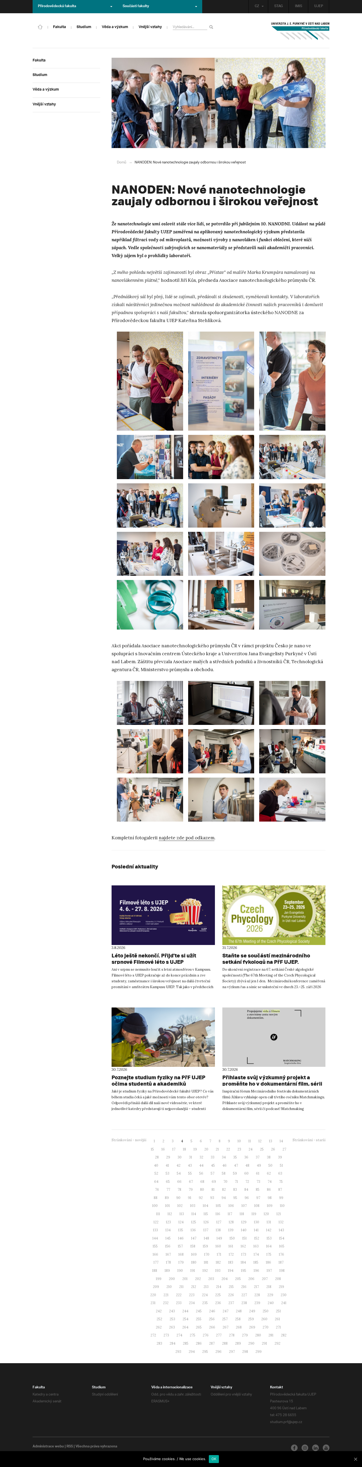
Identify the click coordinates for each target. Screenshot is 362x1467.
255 (198, 1319)
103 (192, 1205)
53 (167, 1173)
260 (264, 1319)
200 (172, 1279)
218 (268, 1287)
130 (256, 1222)
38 (269, 1157)
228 (257, 1295)
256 (212, 1319)
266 (212, 1327)
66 (179, 1181)
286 (199, 1343)
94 (224, 1198)
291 (264, 1343)
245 (199, 1311)
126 (206, 1222)
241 (283, 1303)
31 (190, 1157)
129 (243, 1222)
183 (230, 1262)
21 (217, 1149)
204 (225, 1279)
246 (212, 1311)
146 (181, 1238)
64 (156, 1181)
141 (256, 1230)
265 (199, 1327)
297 (232, 1351)
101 (167, 1205)
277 (219, 1335)
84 (246, 1189)
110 (282, 1205)
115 (206, 1214)
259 (251, 1319)
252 (159, 1319)
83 (235, 1189)
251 (278, 1311)
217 (256, 1287)
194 (230, 1270)
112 (169, 1214)
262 (159, 1327)
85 (257, 1189)
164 (269, 1246)
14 (281, 1141)
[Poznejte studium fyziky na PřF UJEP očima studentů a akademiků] (163, 1037)
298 (245, 1351)
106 (231, 1205)
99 (281, 1198)
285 (185, 1343)
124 (181, 1222)
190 (180, 1270)
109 (269, 1205)
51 (281, 1165)
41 (167, 1165)
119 (253, 1214)
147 (193, 1238)
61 (257, 1173)
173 (243, 1254)
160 (218, 1246)
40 (156, 1165)
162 (243, 1246)
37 (257, 1157)
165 (281, 1246)
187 (281, 1262)
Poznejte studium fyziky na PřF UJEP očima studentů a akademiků (158, 1080)
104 (205, 1205)
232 (166, 1303)
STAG (278, 6)
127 (218, 1222)
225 (218, 1295)
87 (280, 1189)
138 (218, 1230)
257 (225, 1319)
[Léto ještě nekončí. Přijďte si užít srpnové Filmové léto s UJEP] (163, 915)
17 (173, 1149)
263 (172, 1327)
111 (158, 1214)
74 (270, 1181)
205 (238, 1279)
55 (190, 1173)
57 (212, 1173)
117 (230, 1214)
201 (185, 1279)
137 (205, 1230)
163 (256, 1246)
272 (153, 1335)
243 (172, 1311)
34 (224, 1157)
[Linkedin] (315, 1447)
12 (260, 1141)
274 (179, 1335)
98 (270, 1198)
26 (273, 1149)
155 (155, 1246)
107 (244, 1205)
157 (180, 1246)
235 (205, 1303)
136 (193, 1230)
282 (283, 1335)
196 (256, 1270)
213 (206, 1287)
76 (157, 1189)
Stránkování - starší (309, 1140)
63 (280, 1173)
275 (192, 1335)
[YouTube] (326, 1447)
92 (201, 1198)
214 (218, 1287)
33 (212, 1157)
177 (155, 1262)
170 (206, 1254)
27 (284, 1149)
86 (269, 1189)
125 (193, 1222)
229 (270, 1295)
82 (224, 1189)
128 (231, 1222)
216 (243, 1287)
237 (231, 1303)
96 (247, 1198)
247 (225, 1311)
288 (225, 1343)
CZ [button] (257, 6)
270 (265, 1327)
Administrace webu (48, 1446)
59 (235, 1173)
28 (157, 1157)
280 (258, 1335)
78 (179, 1189)
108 (256, 1205)
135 (180, 1230)
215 (231, 1287)
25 (262, 1149)
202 (198, 1279)
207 (265, 1279)
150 (232, 1238)
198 (282, 1270)
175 (268, 1254)
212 (193, 1287)
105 (218, 1205)
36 (246, 1157)
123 (168, 1222)
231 (153, 1303)
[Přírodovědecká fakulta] (40, 26)
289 (238, 1343)
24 (251, 1149)
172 (231, 1254)
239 (257, 1303)
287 (212, 1343)
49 (259, 1165)
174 (256, 1254)
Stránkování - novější (129, 1140)
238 (244, 1303)
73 (258, 1181)
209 (156, 1287)
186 (268, 1262)
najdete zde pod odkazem (186, 838)
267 (225, 1327)
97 (258, 1198)
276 (206, 1335)
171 (219, 1254)
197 (269, 1270)
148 (206, 1238)
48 (247, 1165)
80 (202, 1189)
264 (185, 1327)
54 (179, 1173)
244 (185, 1311)
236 (218, 1303)
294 (192, 1351)
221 (166, 1295)
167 (168, 1254)
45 (213, 1165)
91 (189, 1198)
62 (269, 1173)
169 (194, 1254)
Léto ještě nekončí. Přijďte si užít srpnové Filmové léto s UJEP (154, 958)
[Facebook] (294, 1447)
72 (247, 1181)
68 (202, 1181)
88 (155, 1198)
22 (228, 1149)
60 (246, 1173)
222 (179, 1295)
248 (239, 1311)
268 (239, 1327)
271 (278, 1327)
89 (167, 1198)
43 (190, 1165)
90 (178, 1198)
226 (231, 1295)
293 (178, 1351)
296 (218, 1351)
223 (192, 1295)
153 (269, 1238)
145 (168, 1238)
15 (152, 1149)
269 (252, 1327)
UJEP (318, 6)
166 (155, 1254)
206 (251, 1279)
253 (172, 1319)
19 (195, 1149)
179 (181, 1262)
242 (159, 1311)
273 (166, 1335)
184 (243, 1262)
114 (193, 1214)
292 (277, 1343)
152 (256, 1238)
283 (159, 1343)
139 (230, 1230)
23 (239, 1149)
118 (242, 1214)
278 (232, 1335)
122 (155, 1222)
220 (153, 1295)
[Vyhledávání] (212, 27)
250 (265, 1311)
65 (168, 1181)
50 (270, 1165)
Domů (121, 162)
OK (214, 1459)
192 (205, 1270)
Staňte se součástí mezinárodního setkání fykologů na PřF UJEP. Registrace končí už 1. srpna (266, 961)
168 (181, 1254)
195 (243, 1270)
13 (270, 1141)
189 (167, 1270)
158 (192, 1246)
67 (191, 1181)
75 (281, 1181)
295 (205, 1351)
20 (206, 1149)
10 (239, 1141)
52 (156, 1173)
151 (244, 1238)
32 (201, 1157)
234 (192, 1303)
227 (244, 1295)
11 (249, 1141)
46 (224, 1165)
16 (163, 1149)
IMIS (298, 6)
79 (191, 1189)
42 (178, 1165)
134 (168, 1230)
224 (205, 1295)
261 (277, 1319)
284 (172, 1343)
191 (192, 1270)
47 (236, 1165)
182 (218, 1262)
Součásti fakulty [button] (136, 6)
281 (270, 1335)
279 (245, 1335)
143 (281, 1230)
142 (268, 1230)
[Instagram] (305, 1447)
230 (283, 1295)
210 (169, 1287)
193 (217, 1270)
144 (155, 1238)
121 (278, 1214)
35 (235, 1157)
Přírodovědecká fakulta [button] (57, 6)
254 (185, 1319)
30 (180, 1157)
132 (281, 1222)
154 (281, 1238)
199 (158, 1279)
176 (281, 1254)
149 (219, 1238)
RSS (70, 1446)
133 (155, 1230)
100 (155, 1205)
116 (217, 1214)
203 (211, 1279)
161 (230, 1246)
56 (201, 1173)
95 (235, 1198)
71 (236, 1181)
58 (224, 1173)
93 (212, 1198)
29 (168, 1157)
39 (280, 1157)
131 (269, 1222)
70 (225, 1181)
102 (180, 1205)
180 (193, 1262)
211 (181, 1287)
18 (184, 1149)
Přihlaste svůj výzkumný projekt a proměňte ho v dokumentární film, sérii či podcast (272, 1083)
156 (167, 1246)
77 (168, 1189)
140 (243, 1230)
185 (255, 1262)
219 (281, 1287)
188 (154, 1270)
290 (251, 1343)
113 (181, 1214)
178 (168, 1262)
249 (252, 1311)
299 (258, 1351)
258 (238, 1319)
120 (266, 1214)
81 (213, 1189)
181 (206, 1262)
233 (179, 1303)
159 (205, 1246)
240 (271, 1303)
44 (201, 1165)
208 (278, 1279)
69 (214, 1181)
